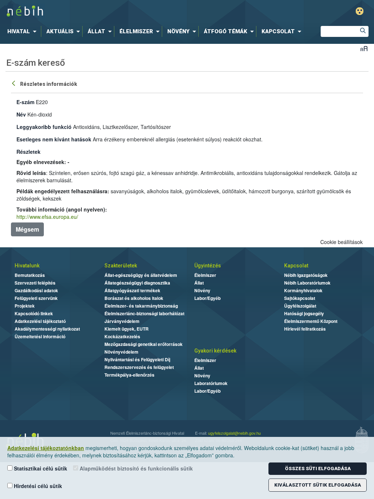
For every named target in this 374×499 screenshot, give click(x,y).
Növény (202, 290)
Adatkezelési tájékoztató (40, 321)
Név (21, 114)
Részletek (28, 151)
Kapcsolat (296, 265)
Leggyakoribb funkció (44, 126)
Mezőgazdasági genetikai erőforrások (143, 344)
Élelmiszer (205, 275)
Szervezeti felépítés (35, 282)
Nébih (111, 11)
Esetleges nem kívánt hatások (53, 139)
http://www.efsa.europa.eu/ (47, 216)
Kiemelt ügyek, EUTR (126, 328)
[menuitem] (23, 31)
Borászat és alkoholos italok (133, 298)
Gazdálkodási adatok (36, 290)
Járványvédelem (122, 321)
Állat (199, 282)
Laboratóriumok (211, 383)
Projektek (25, 305)
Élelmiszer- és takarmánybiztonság (141, 305)
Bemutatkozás (30, 275)
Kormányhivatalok (303, 290)
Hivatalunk (27, 265)
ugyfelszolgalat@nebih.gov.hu (234, 433)
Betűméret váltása (364, 48)
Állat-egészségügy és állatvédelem (140, 275)
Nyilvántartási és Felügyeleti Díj (137, 359)
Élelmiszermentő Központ (310, 321)
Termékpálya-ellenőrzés (129, 375)
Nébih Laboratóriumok (307, 282)
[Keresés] (363, 31)
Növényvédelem (121, 351)
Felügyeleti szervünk (36, 298)
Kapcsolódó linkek (34, 313)
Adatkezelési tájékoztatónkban (45, 448)
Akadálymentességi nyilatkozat (47, 328)
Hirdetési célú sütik (37, 486)
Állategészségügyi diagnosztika (137, 282)
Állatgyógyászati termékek (132, 290)
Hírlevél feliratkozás (305, 328)
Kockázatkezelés (122, 336)
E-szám (25, 102)
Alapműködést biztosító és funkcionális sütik (135, 468)
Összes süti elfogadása (318, 468)
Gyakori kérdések (215, 351)
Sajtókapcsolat (299, 298)
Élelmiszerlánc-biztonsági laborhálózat (144, 313)
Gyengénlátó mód (359, 11)
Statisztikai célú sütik (39, 468)
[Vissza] (14, 83)
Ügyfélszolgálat (300, 305)
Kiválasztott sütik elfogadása (317, 485)
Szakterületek (120, 265)
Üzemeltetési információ (40, 336)
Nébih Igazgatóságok (306, 275)
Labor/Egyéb (207, 298)
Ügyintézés (207, 265)
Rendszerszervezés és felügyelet (139, 367)
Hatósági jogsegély (304, 313)
